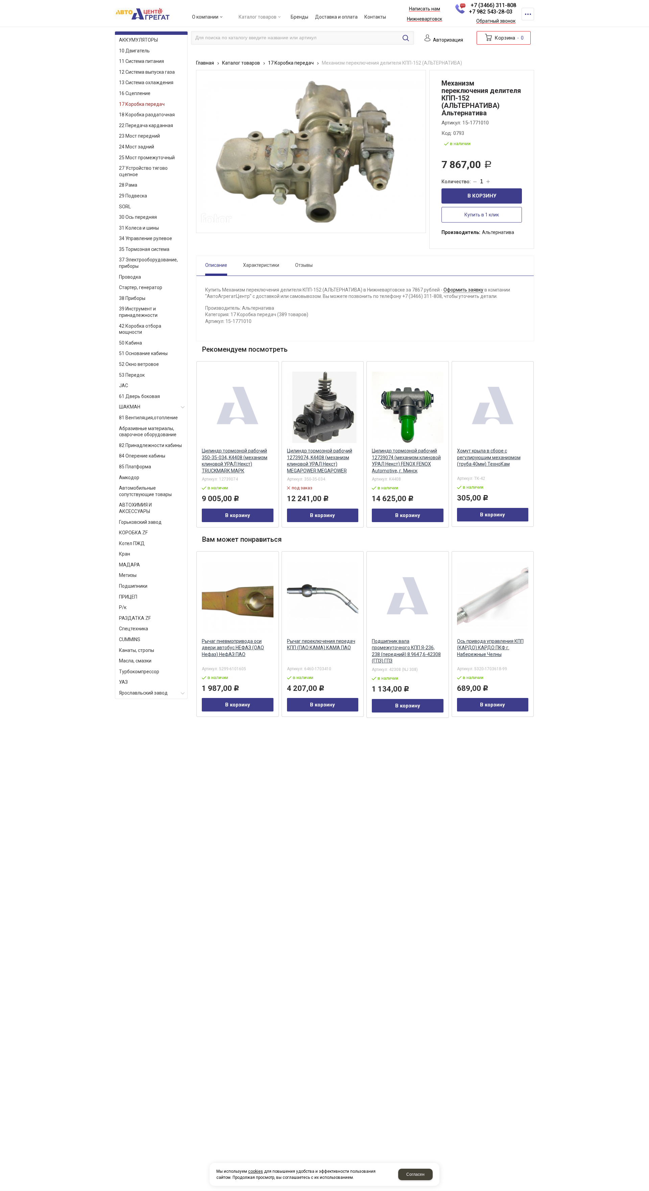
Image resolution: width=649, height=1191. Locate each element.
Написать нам (424, 9)
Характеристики (261, 265)
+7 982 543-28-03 (490, 11)
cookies (255, 1171)
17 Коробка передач (291, 63)
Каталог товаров (241, 63)
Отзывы (304, 265)
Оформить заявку (463, 290)
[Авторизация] (645, 3)
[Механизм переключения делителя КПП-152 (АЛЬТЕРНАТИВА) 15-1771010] (311, 151)
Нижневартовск (424, 19)
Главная (205, 63)
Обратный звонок (495, 21)
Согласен (415, 1174)
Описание (216, 265)
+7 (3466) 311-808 (493, 5)
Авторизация (448, 40)
